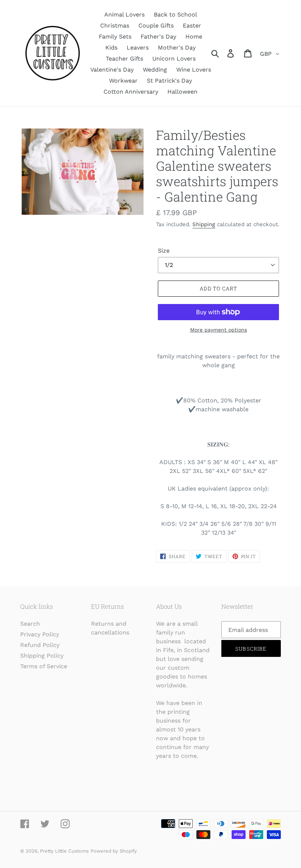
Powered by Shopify (114, 851)
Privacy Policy (39, 634)
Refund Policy (39, 644)
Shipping (203, 224)
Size (164, 250)
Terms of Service (43, 666)
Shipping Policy (42, 655)
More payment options (218, 330)
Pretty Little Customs (64, 851)
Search (30, 623)
